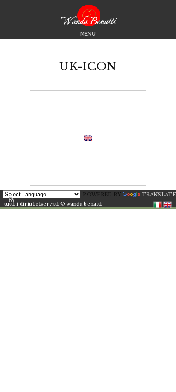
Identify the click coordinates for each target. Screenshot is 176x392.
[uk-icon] (88, 138)
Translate (159, 194)
